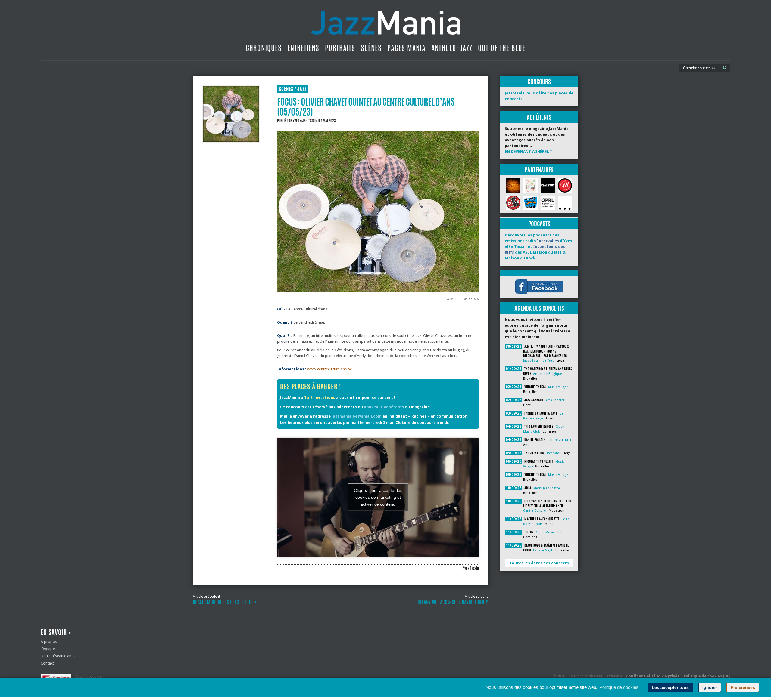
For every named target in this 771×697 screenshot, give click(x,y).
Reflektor (553, 453)
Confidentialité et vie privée (653, 676)
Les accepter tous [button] (670, 687)
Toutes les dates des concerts (539, 563)
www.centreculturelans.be (329, 369)
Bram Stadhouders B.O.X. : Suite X (225, 602)
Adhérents (539, 117)
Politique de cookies (618, 687)
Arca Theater (554, 400)
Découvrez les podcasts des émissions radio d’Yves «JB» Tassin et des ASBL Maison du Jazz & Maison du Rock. (538, 246)
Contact (47, 663)
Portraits (340, 47)
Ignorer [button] (709, 687)
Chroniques (264, 47)
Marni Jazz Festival (547, 488)
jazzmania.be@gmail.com (357, 416)
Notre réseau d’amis (58, 656)
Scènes (371, 47)
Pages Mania (406, 47)
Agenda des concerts (539, 308)
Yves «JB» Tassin (305, 120)
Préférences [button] (743, 687)
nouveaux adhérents (384, 407)
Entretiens (303, 47)
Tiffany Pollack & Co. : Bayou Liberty (452, 602)
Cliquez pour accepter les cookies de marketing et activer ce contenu (378, 497)
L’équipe (48, 648)
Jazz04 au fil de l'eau (538, 360)
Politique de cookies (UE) (707, 676)
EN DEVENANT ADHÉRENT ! (529, 151)
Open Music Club (549, 532)
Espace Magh (543, 550)
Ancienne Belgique (547, 374)
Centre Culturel (559, 440)
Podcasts (539, 223)
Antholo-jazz (451, 47)
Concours (539, 81)
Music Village (558, 387)
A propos (49, 641)
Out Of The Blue (501, 47)
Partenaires (539, 169)
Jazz (302, 88)
